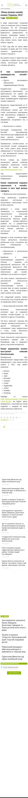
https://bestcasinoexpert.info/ (11, 170)
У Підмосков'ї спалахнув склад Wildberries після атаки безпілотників (13, 539)
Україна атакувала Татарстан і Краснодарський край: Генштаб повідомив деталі (14, 502)
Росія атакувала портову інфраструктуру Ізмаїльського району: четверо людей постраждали (13, 551)
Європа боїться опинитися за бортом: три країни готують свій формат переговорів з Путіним (14, 563)
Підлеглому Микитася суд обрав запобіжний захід (11, 480)
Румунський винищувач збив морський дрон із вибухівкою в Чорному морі (14, 490)
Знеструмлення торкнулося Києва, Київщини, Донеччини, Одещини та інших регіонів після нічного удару (13, 514)
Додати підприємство (14, 673)
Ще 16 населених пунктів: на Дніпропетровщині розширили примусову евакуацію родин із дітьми (13, 527)
